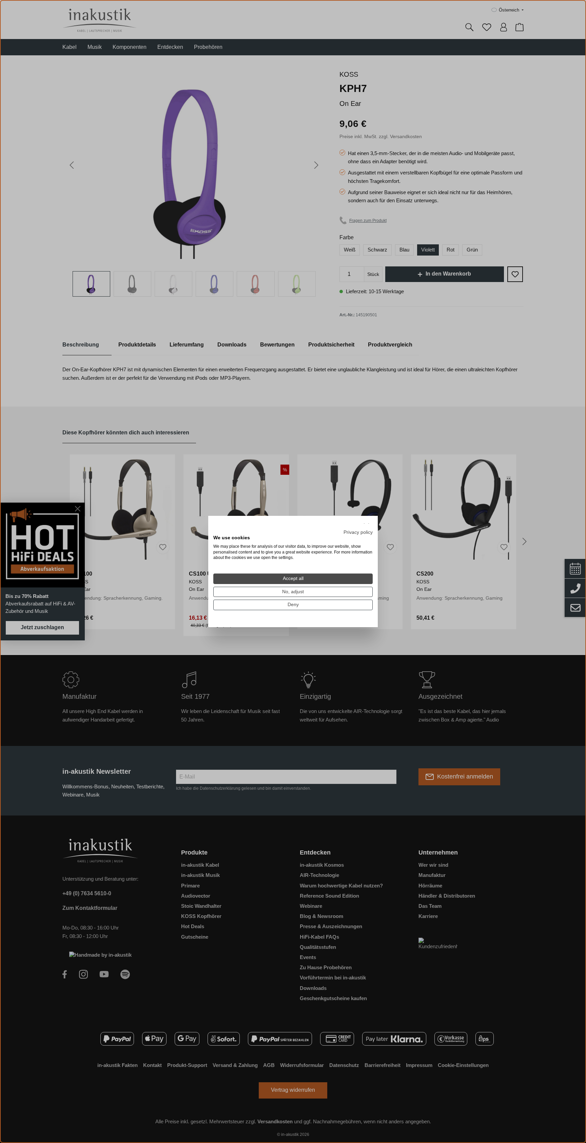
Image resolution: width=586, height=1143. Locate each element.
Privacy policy (358, 532)
